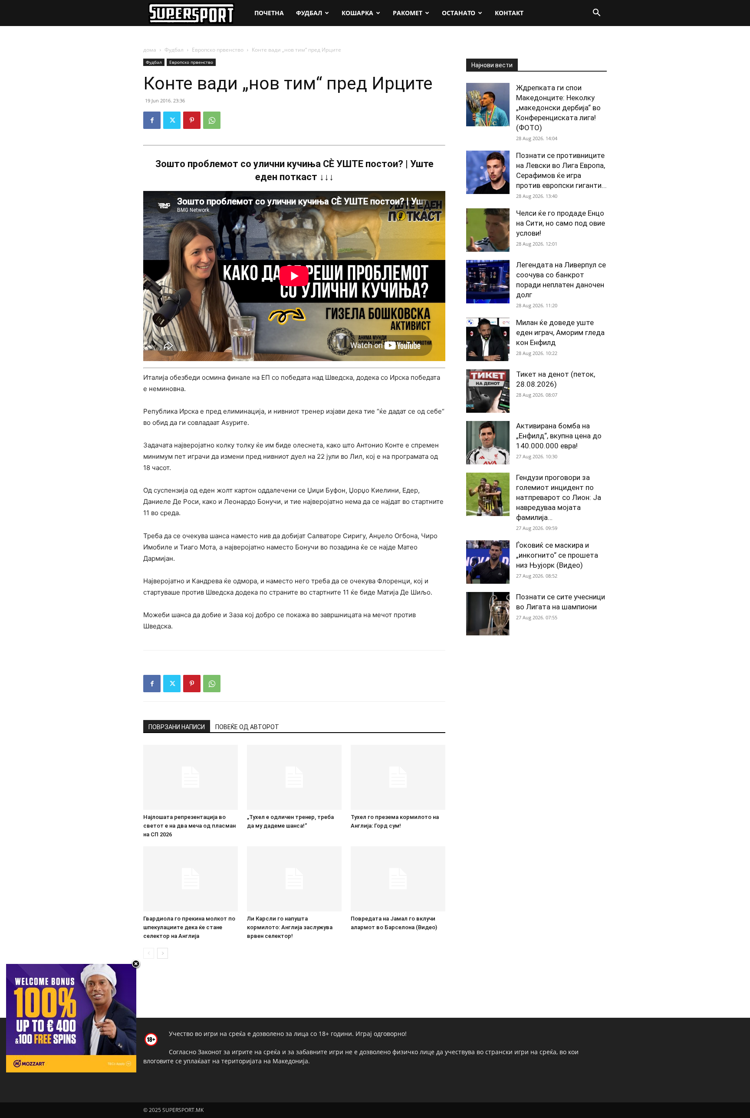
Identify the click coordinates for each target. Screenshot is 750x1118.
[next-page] (162, 953)
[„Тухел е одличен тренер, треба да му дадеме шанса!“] (294, 777)
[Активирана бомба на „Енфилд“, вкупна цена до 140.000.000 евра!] (488, 442)
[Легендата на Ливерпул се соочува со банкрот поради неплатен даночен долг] (488, 281)
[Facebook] (152, 120)
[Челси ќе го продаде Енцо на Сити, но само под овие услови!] (488, 230)
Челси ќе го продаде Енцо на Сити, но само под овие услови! (560, 223)
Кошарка (357, 13)
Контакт (509, 13)
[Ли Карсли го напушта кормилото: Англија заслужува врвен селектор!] (294, 878)
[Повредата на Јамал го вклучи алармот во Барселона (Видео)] (398, 878)
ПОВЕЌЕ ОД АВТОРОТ (247, 726)
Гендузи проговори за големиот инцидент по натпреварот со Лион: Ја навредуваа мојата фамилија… (558, 497)
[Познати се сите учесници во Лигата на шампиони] (488, 613)
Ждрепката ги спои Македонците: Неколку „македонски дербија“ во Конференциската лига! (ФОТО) (558, 107)
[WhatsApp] (211, 120)
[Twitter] (172, 120)
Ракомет (407, 13)
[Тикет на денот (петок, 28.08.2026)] (488, 391)
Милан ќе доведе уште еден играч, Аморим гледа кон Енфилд (560, 332)
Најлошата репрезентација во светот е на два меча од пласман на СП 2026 (189, 826)
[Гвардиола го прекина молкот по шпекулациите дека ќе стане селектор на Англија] (190, 878)
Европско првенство (217, 49)
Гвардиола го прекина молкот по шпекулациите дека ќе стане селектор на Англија (189, 927)
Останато (458, 13)
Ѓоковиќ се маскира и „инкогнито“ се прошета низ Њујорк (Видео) (557, 555)
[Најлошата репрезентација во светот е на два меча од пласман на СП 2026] (190, 777)
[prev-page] (148, 953)
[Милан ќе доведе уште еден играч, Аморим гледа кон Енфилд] (488, 339)
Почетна (269, 13)
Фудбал (309, 13)
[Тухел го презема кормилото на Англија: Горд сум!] (398, 777)
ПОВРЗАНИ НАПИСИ (176, 726)
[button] (596, 14)
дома (149, 49)
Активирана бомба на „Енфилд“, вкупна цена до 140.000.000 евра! (559, 435)
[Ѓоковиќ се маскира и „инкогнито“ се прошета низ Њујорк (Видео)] (488, 562)
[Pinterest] (192, 120)
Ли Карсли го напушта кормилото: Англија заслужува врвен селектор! (289, 927)
